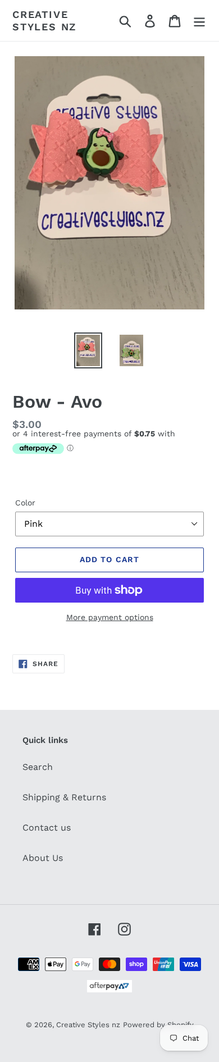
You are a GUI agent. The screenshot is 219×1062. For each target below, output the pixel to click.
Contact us (46, 827)
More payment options (109, 617)
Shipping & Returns (64, 797)
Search (37, 767)
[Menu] (199, 20)
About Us (42, 858)
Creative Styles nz (44, 20)
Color (25, 502)
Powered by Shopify (158, 1024)
